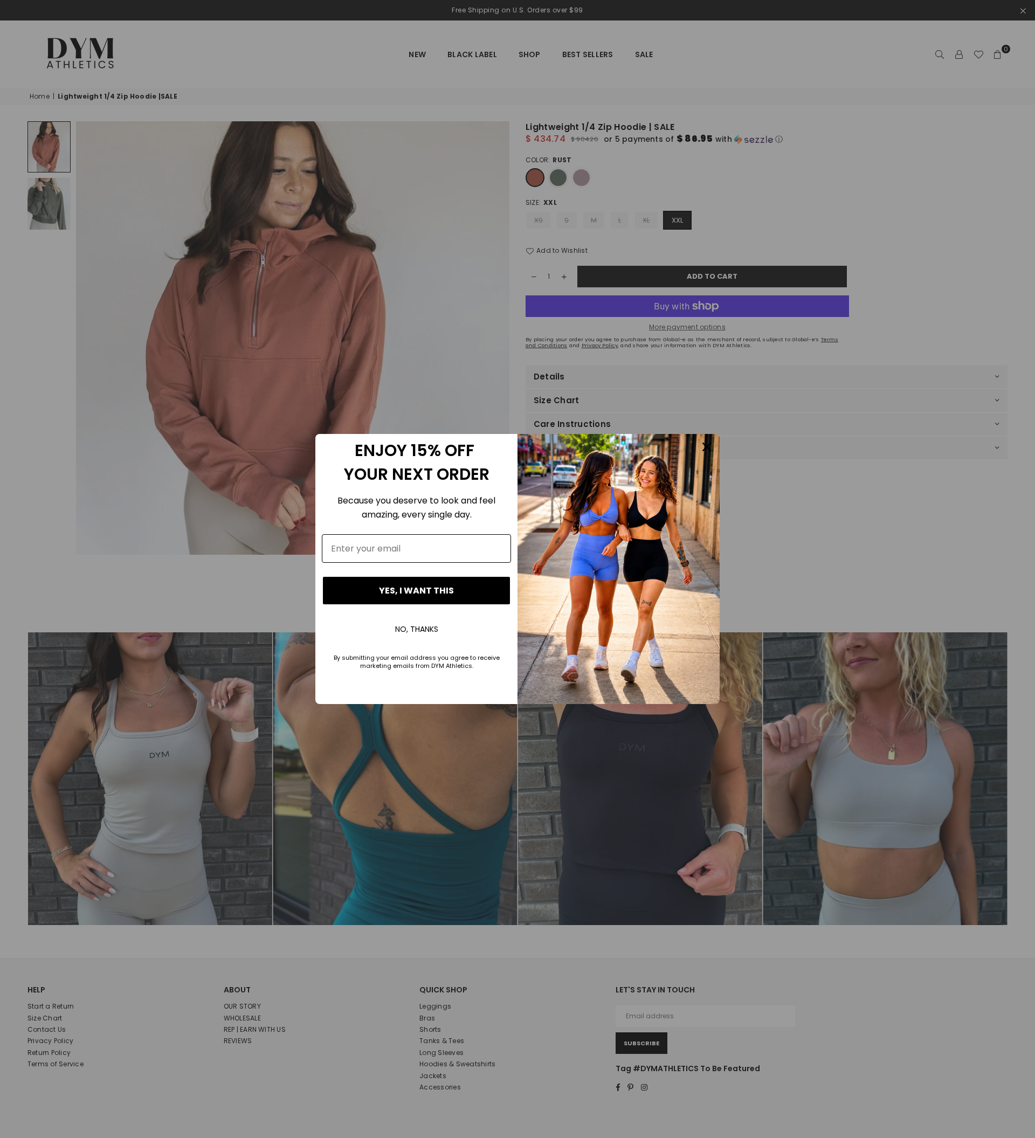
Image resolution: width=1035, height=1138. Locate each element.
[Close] (707, 447)
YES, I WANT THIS (416, 590)
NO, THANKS (416, 629)
